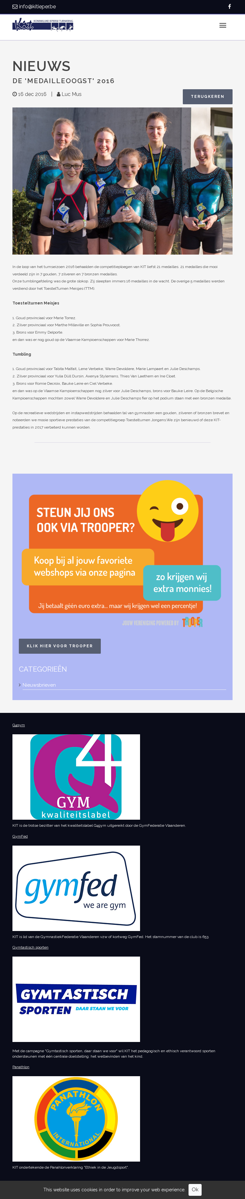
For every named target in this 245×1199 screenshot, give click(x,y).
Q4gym (18, 725)
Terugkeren (208, 96)
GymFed (20, 836)
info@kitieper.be (37, 7)
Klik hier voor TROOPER (60, 646)
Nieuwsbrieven (39, 685)
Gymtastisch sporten (30, 947)
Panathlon (20, 1067)
